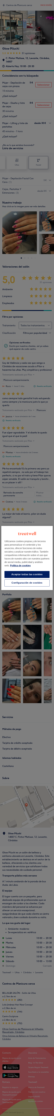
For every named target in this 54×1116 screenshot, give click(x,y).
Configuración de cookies (27, 583)
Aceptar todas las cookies (27, 574)
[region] (27, 558)
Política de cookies (20, 565)
